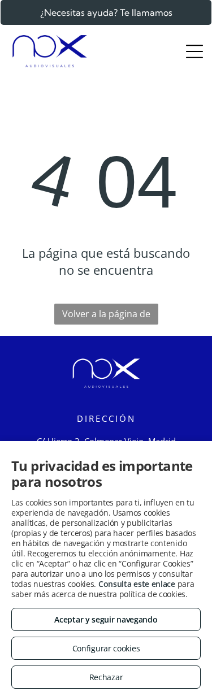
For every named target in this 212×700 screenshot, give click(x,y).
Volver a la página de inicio (106, 316)
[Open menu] (194, 51)
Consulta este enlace (136, 583)
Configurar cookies (106, 648)
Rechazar (106, 677)
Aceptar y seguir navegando (105, 619)
